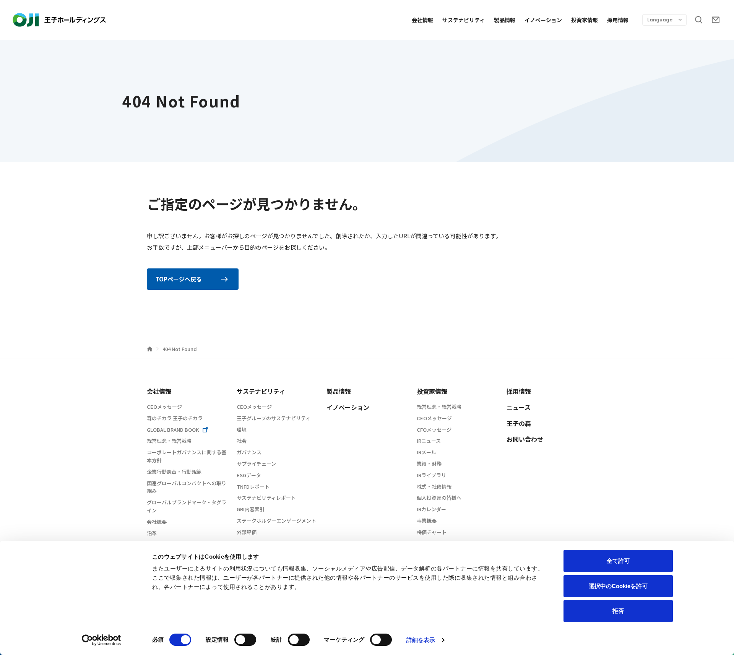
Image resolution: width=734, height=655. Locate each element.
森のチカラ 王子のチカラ (175, 418)
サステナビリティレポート (266, 497)
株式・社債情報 (434, 486)
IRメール (426, 452)
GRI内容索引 (251, 509)
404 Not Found (179, 349)
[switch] (245, 640)
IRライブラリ (431, 475)
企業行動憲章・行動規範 (174, 471)
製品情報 (504, 20)
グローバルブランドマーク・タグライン (186, 506)
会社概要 (157, 521)
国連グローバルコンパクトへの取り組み (186, 487)
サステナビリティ (463, 20)
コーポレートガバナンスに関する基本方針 (186, 456)
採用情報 (617, 20)
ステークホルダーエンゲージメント (276, 520)
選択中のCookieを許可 (618, 586)
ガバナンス (249, 452)
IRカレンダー (431, 509)
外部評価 (247, 532)
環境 (242, 429)
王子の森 (519, 423)
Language (659, 19)
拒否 (618, 611)
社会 (242, 440)
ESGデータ (249, 475)
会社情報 (422, 20)
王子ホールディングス (59, 20)
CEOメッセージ (164, 406)
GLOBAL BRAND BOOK (173, 429)
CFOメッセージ (434, 429)
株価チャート (432, 532)
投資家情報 (584, 20)
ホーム (150, 349)
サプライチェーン (256, 463)
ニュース (519, 407)
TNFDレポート (253, 486)
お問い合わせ (715, 19)
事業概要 (427, 520)
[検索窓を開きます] (698, 19)
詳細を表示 (420, 640)
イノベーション (543, 20)
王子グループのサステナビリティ (273, 418)
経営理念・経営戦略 (169, 440)
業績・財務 (429, 463)
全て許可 (618, 560)
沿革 (152, 533)
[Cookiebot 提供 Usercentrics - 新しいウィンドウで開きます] (101, 640)
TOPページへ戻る (179, 279)
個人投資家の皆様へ (439, 497)
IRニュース (429, 440)
